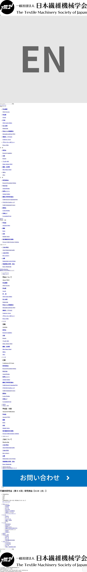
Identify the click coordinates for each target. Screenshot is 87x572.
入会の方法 (8, 544)
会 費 (7, 545)
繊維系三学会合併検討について (7, 270)
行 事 (4, 357)
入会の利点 (8, 542)
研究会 (7, 516)
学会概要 (8, 505)
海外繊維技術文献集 (10, 540)
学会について (6, 274)
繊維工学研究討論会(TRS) (11, 528)
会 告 (7, 538)
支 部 (7, 517)
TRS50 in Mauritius (4, 269)
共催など (8, 532)
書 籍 (7, 537)
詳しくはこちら (6, 501)
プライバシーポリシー (11, 513)
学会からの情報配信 (10, 510)
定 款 (7, 508)
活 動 (4, 321)
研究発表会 (8, 524)
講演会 (7, 530)
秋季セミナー (9, 526)
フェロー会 (8, 518)
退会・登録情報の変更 (11, 546)
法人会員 (8, 509)
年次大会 (8, 525)
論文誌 (1, 218)
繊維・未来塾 (9, 520)
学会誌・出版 (6, 405)
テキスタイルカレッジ (11, 529)
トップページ (3, 105)
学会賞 (7, 506)
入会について (6, 436)
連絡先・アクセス (10, 512)
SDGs (7, 521)
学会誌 (7, 536)
